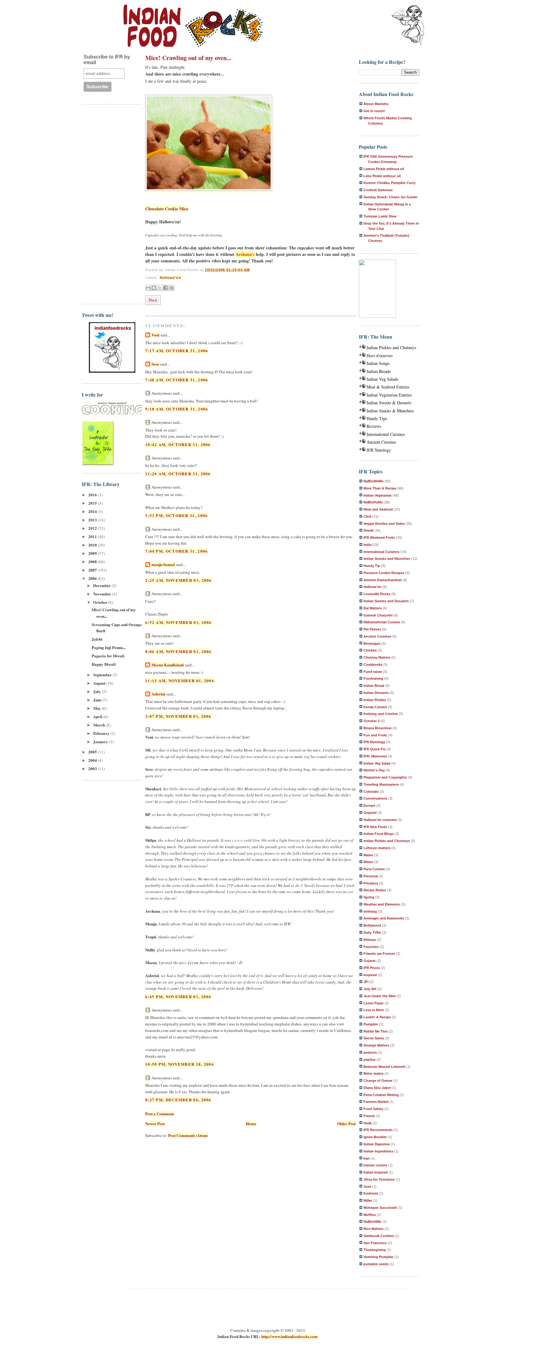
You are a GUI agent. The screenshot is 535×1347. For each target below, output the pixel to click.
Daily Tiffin (372, 932)
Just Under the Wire (379, 996)
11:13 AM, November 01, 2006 (179, 680)
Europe (369, 805)
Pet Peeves (372, 629)
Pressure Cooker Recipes (383, 573)
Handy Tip (371, 566)
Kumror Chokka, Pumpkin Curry (389, 183)
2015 (93, 503)
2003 (93, 768)
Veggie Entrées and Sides (384, 523)
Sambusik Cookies (378, 1236)
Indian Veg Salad (376, 763)
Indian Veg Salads (382, 379)
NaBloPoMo (373, 502)
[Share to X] (160, 288)
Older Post (346, 1123)
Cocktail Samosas (378, 190)
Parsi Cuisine (374, 869)
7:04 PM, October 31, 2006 (176, 551)
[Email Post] (183, 277)
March (99, 725)
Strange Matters (376, 1045)
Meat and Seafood (378, 509)
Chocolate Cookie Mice (166, 208)
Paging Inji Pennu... (109, 647)
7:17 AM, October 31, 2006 (176, 350)
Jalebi (97, 639)
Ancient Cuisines (381, 442)
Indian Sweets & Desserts (389, 403)
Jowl (367, 1186)
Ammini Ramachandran (382, 580)
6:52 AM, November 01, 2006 (178, 622)
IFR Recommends (378, 1130)
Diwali (368, 530)
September (103, 675)
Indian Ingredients (378, 1151)
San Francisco (375, 1243)
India (367, 544)
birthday (370, 911)
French (369, 1116)
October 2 (371, 721)
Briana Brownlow (377, 728)
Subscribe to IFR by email (107, 59)
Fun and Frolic (375, 735)
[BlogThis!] (154, 288)
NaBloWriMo (373, 481)
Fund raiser (372, 672)
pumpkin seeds (376, 1264)
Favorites (371, 947)
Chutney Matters (376, 657)
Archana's (245, 254)
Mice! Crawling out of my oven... (188, 57)
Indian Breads (379, 371)
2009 (93, 553)
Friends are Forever (379, 953)
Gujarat (369, 961)
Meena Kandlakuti (167, 665)
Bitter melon (373, 1073)
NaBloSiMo (372, 1221)
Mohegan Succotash (380, 1207)
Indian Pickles (374, 700)
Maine (368, 855)
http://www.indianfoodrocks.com (289, 1336)
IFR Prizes (371, 968)
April (98, 716)
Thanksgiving (374, 1250)
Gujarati (369, 812)
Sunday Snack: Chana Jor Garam (390, 197)
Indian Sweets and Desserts (386, 601)
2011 (93, 536)
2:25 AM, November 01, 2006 (178, 580)
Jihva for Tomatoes (379, 1179)
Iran (366, 1158)
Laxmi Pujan (373, 1003)
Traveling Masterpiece (381, 784)
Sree (155, 364)
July (97, 691)
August (99, 683)
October (100, 602)
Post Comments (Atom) (188, 1135)
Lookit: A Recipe (377, 1017)
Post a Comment (159, 1114)
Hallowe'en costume (380, 820)
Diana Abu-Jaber (377, 1088)
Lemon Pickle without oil (383, 169)
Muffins (369, 1215)
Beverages (372, 643)
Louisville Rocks (376, 594)
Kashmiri (370, 1193)
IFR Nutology (379, 450)
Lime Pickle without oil (382, 176)
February (102, 733)
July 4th (369, 989)
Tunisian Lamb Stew (380, 216)
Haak (367, 1123)
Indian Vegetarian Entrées (389, 395)
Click (367, 516)
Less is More (373, 1010)
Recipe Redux (374, 890)
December (102, 585)
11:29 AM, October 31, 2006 (178, 473)
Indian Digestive (376, 1144)
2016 (93, 495)
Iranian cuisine (375, 1165)
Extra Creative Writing (381, 1095)
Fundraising (373, 678)
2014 (93, 511)
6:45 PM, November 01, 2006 (178, 996)
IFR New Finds (375, 827)
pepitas (369, 1059)
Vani (155, 335)
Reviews (374, 426)
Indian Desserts (376, 693)
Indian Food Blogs (378, 834)
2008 (93, 561)
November (102, 594)
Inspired (370, 975)
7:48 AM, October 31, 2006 (176, 380)
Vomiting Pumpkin (378, 1257)
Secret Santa (373, 1038)
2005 (93, 752)
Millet (367, 1200)
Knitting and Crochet (380, 714)
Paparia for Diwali (108, 656)
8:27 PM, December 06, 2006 (178, 1100)
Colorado (371, 791)
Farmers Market (376, 1101)
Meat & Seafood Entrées (388, 387)
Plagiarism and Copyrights (385, 777)
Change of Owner (377, 1080)
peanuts (370, 1052)
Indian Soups (378, 363)
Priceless (370, 883)
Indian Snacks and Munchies (386, 558)
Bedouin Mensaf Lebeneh (384, 1066)
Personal (370, 876)
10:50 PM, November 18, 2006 (179, 1064)
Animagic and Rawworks (383, 918)
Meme (368, 862)
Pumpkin (370, 1024)
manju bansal (163, 564)
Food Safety (373, 1109)
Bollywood (372, 925)
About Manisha (375, 104)
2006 (93, 578)
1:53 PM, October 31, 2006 (176, 515)
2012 (93, 528)
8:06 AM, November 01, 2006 (178, 651)
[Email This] (148, 288)
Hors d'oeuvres (380, 355)
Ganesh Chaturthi (378, 615)
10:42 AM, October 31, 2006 (178, 444)
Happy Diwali (104, 664)
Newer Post (155, 1123)
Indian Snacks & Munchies (390, 411)
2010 (93, 545)
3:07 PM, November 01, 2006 (178, 716)
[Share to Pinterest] (171, 288)
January (101, 741)
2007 (93, 570)
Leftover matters (376, 848)
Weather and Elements (381, 904)
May (97, 708)
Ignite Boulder (375, 1137)
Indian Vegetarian (377, 495)
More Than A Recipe (379, 488)
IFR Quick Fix (374, 749)
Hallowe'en (170, 277)
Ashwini (158, 694)
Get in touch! (374, 111)
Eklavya (369, 939)
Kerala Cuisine (375, 707)
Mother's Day (374, 770)
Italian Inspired (375, 1172)
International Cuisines (386, 434)
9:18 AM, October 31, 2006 (176, 409)
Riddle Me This (375, 1031)
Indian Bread (373, 685)
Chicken (370, 650)
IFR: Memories (375, 756)
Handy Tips (377, 418)
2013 (93, 520)
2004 (93, 760)
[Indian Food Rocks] (408, 25)
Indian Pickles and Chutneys (391, 347)
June (97, 700)
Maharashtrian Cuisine (381, 622)
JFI (365, 982)
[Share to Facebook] (166, 288)
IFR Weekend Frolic (379, 537)
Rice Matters (373, 1229)
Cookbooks (372, 664)
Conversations (375, 798)
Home (251, 1123)
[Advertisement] (106, 203)
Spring (368, 897)
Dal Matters (372, 608)
